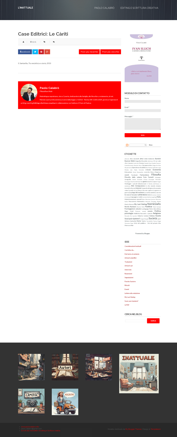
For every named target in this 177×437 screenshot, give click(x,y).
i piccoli (134, 184)
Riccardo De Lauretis (131, 216)
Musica (131, 204)
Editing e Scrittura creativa (139, 7)
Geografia (128, 179)
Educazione (128, 172)
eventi (127, 175)
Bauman (127, 161)
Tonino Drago (157, 221)
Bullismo (150, 161)
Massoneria (132, 201)
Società (153, 218)
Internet (138, 188)
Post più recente (89, 52)
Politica (157, 211)
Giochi (134, 179)
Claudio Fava (147, 163)
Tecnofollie (149, 221)
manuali (139, 199)
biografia (138, 161)
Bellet (133, 161)
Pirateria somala (140, 211)
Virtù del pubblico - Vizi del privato (145, 223)
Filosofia (156, 174)
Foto (145, 177)
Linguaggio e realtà (136, 197)
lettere (150, 195)
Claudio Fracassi (156, 163)
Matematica (140, 201)
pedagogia (145, 209)
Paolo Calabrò (104, 7)
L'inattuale (25, 7)
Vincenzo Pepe (129, 223)
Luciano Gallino (147, 197)
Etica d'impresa (156, 172)
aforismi (127, 158)
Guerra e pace (152, 181)
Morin (127, 204)
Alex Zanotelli (134, 158)
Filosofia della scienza (133, 177)
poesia (150, 211)
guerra (145, 181)
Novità (127, 207)
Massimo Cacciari (150, 199)
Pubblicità (137, 213)
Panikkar (148, 206)
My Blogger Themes (133, 429)
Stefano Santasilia (130, 221)
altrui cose (144, 159)
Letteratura (142, 195)
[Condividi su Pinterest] (41, 51)
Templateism (156, 429)
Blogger (147, 233)
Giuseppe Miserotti (155, 179)
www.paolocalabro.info (30, 427)
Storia (139, 221)
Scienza (152, 216)
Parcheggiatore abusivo (133, 209)
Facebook (134, 175)
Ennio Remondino (138, 172)
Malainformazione (130, 199)
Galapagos (158, 177)
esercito (147, 172)
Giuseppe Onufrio (130, 181)
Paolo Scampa (157, 206)
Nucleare (133, 207)
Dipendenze (136, 167)
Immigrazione (140, 186)
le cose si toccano (131, 195)
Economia (157, 170)
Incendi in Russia (130, 188)
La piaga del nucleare (136, 192)
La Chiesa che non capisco (144, 190)
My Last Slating (140, 204)
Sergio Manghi (144, 219)
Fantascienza (144, 175)
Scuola (158, 216)
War (132, 225)
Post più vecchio (110, 52)
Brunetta (144, 161)
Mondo (159, 201)
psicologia (129, 213)
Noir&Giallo (154, 203)
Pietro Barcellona (155, 209)
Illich (132, 186)
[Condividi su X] (35, 51)
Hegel (159, 181)
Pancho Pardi (140, 206)
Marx (143, 199)
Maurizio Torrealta (150, 201)
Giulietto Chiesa (142, 179)
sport (159, 219)
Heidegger (128, 184)
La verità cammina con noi (152, 192)
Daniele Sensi (138, 165)
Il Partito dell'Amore (153, 184)
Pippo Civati (129, 211)
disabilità (143, 167)
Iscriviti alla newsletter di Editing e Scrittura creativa (40, 431)
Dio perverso (128, 167)
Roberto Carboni (143, 216)
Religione (157, 213)
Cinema (141, 163)
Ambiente (151, 158)
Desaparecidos (147, 165)
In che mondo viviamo (153, 186)
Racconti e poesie (146, 213)
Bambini (158, 159)
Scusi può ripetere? (132, 218)
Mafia (159, 197)
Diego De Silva (156, 165)
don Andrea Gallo (150, 167)
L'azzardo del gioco (148, 188)
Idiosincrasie (142, 184)
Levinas (154, 195)
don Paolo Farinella (137, 170)
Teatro (144, 221)
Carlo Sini (136, 163)
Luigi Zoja (154, 197)
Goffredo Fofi (138, 181)
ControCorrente (129, 165)
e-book (148, 170)
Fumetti (151, 177)
